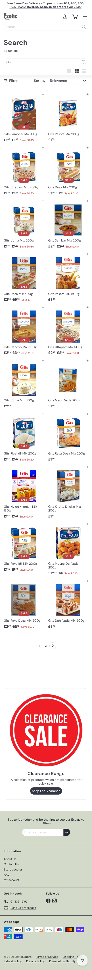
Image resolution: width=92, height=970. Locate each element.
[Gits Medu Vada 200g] (68, 385)
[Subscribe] (66, 832)
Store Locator (13, 869)
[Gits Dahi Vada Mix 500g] (68, 605)
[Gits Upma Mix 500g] (24, 385)
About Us (10, 859)
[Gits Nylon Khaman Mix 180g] (24, 493)
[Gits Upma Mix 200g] (24, 225)
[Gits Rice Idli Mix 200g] (24, 438)
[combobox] (46, 26)
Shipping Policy (73, 957)
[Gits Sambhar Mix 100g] (24, 119)
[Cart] (75, 16)
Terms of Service (47, 957)
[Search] (83, 26)
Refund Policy (13, 961)
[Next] (52, 645)
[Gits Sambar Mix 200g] (68, 225)
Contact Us (11, 864)
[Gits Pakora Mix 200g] (68, 119)
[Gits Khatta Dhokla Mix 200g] (68, 493)
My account (11, 880)
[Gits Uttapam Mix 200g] (24, 172)
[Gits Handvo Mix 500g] (24, 332)
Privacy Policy (35, 961)
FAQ (6, 875)
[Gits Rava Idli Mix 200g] (24, 548)
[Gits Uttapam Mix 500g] (68, 332)
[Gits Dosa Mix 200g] (68, 172)
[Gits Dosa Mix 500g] (24, 278)
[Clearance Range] (46, 730)
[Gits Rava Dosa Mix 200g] (68, 438)
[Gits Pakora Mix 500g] (68, 278)
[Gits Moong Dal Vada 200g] (68, 550)
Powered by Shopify (62, 961)
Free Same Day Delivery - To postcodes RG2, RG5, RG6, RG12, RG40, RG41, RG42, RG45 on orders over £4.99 (45, 5)
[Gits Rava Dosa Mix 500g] (24, 605)
